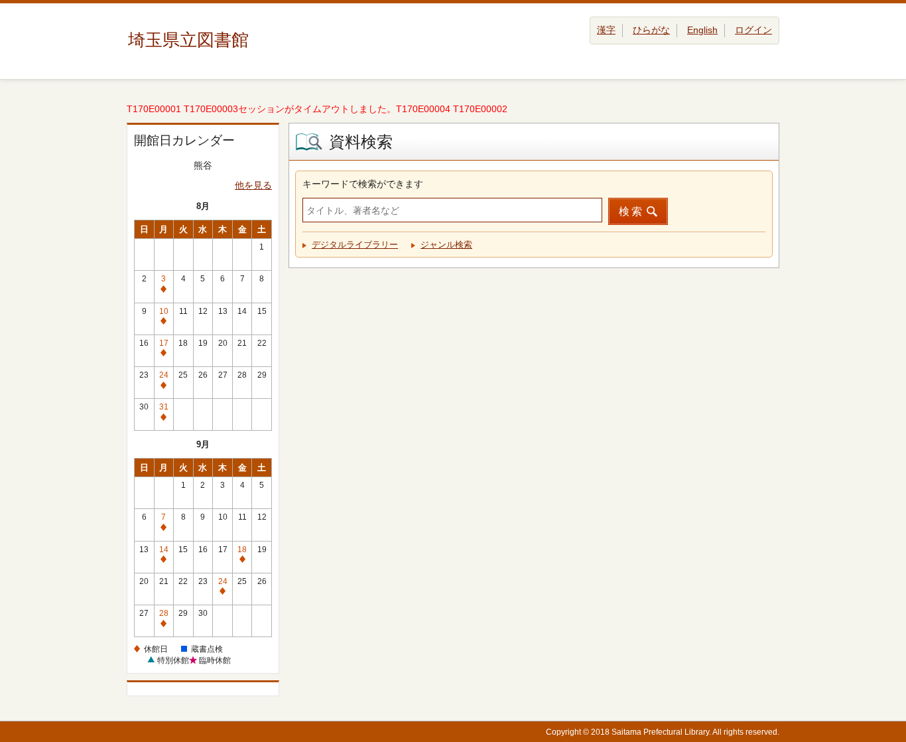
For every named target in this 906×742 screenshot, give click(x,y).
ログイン (753, 30)
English (702, 30)
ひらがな (651, 30)
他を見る (253, 185)
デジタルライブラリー (355, 245)
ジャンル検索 (446, 245)
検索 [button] (631, 211)
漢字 (606, 30)
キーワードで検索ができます (362, 184)
